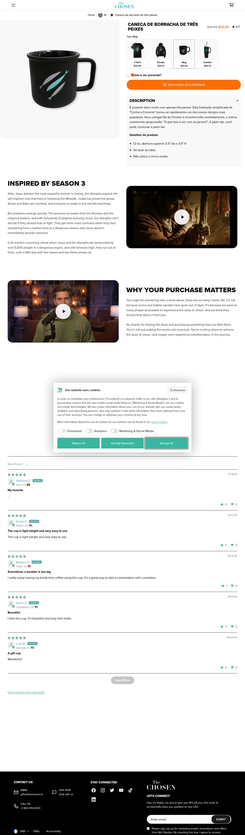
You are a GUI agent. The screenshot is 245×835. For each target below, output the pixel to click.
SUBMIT (221, 819)
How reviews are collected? (26, 692)
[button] (222, 504)
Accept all (166, 443)
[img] (17, 475)
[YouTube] (121, 790)
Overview (179, 390)
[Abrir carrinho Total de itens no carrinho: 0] (231, 5)
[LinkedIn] (94, 800)
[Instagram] (103, 790)
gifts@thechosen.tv (32, 794)
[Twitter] (112, 790)
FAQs (36, 831)
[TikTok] (130, 790)
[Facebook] (94, 790)
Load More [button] (122, 680)
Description (142, 100)
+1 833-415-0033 (30, 808)
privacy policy (159, 422)
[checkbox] (69, 431)
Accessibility (53, 831)
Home (91, 15)
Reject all (78, 443)
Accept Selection (122, 443)
